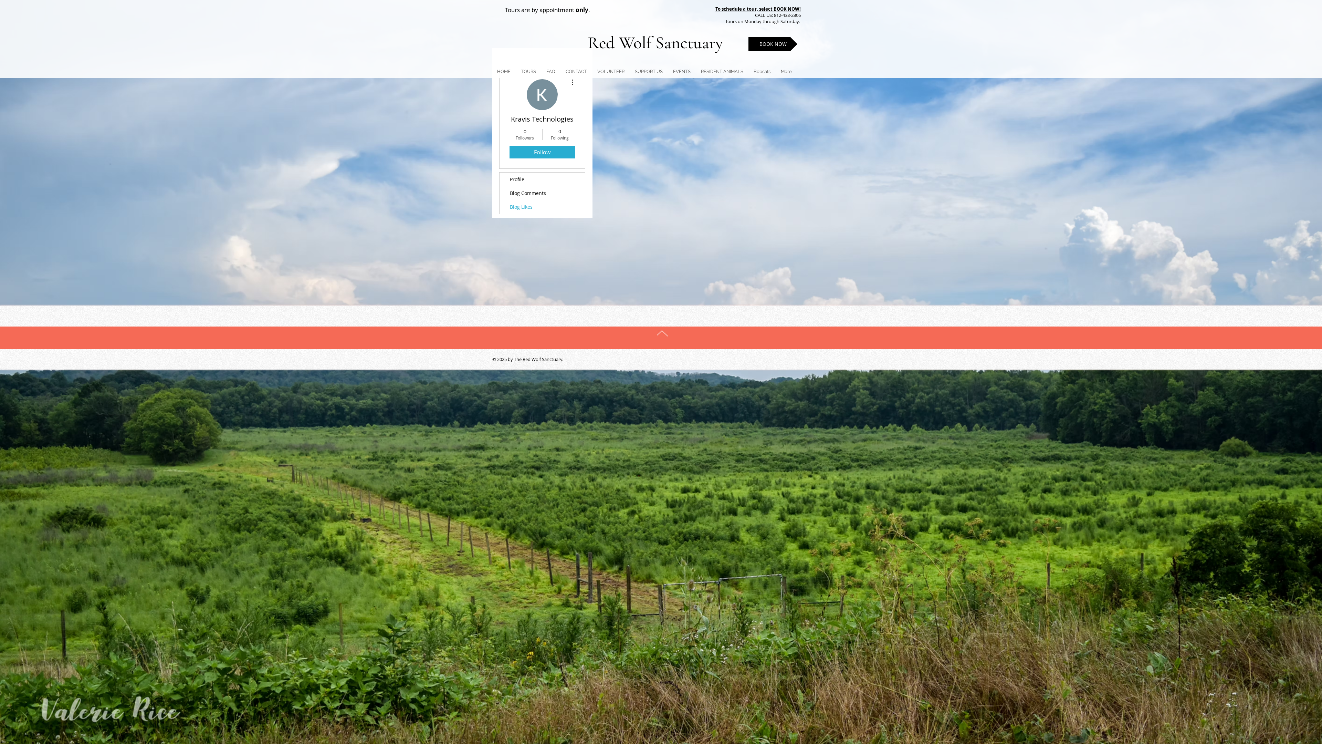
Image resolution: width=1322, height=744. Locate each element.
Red (603, 42)
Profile (517, 179)
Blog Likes (521, 207)
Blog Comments (528, 193)
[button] (649, 71)
